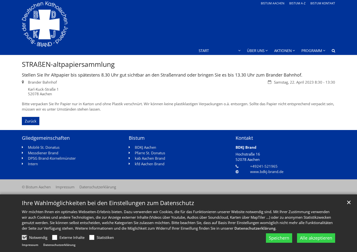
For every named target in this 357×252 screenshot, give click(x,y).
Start (204, 50)
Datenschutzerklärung (254, 228)
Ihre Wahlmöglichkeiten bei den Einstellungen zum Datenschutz (108, 203)
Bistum (137, 138)
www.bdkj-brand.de (266, 171)
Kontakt (244, 138)
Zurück (30, 121)
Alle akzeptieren (316, 238)
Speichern (279, 238)
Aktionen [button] (283, 50)
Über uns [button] (255, 50)
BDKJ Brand (246, 147)
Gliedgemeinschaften (46, 138)
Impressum (30, 245)
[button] (330, 51)
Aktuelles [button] (228, 50)
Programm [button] (311, 50)
